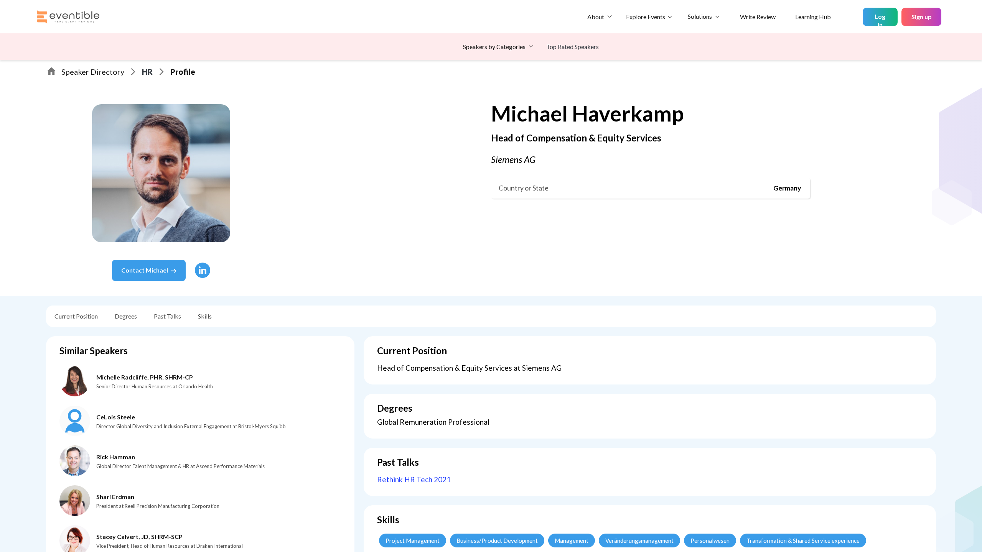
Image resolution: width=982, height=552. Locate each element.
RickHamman (115, 456)
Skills (205, 316)
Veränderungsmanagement (639, 540)
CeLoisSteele (115, 417)
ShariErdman (115, 496)
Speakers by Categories (494, 46)
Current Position (76, 316)
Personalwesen (710, 540)
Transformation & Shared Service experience (803, 540)
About (595, 16)
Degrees (126, 316)
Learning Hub (813, 16)
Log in (880, 19)
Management (571, 540)
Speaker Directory (92, 72)
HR (147, 72)
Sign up (921, 16)
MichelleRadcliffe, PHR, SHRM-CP (144, 377)
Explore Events (645, 16)
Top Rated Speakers (572, 46)
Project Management (413, 540)
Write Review (758, 16)
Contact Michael (144, 270)
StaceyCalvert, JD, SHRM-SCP (139, 536)
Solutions (700, 16)
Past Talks (167, 316)
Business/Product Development (497, 540)
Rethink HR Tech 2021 (414, 479)
